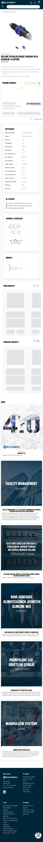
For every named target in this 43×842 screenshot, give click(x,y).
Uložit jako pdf (38, 119)
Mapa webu (26, 791)
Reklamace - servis (28, 810)
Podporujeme (7, 826)
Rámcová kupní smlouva (10, 818)
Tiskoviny (5, 824)
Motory (25, 781)
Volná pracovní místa (9, 833)
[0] (38, 3)
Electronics (26, 789)
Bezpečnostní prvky (28, 783)
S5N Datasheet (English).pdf (16, 208)
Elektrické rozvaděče (29, 777)
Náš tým (25, 808)
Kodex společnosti (8, 829)
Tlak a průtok (27, 787)
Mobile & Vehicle (28, 785)
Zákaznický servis (28, 806)
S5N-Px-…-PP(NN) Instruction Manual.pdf (20, 203)
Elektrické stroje (27, 779)
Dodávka (5, 810)
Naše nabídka (7, 808)
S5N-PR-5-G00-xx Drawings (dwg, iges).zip (20, 206)
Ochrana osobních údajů (10, 831)
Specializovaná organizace (10, 806)
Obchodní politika (8, 812)
